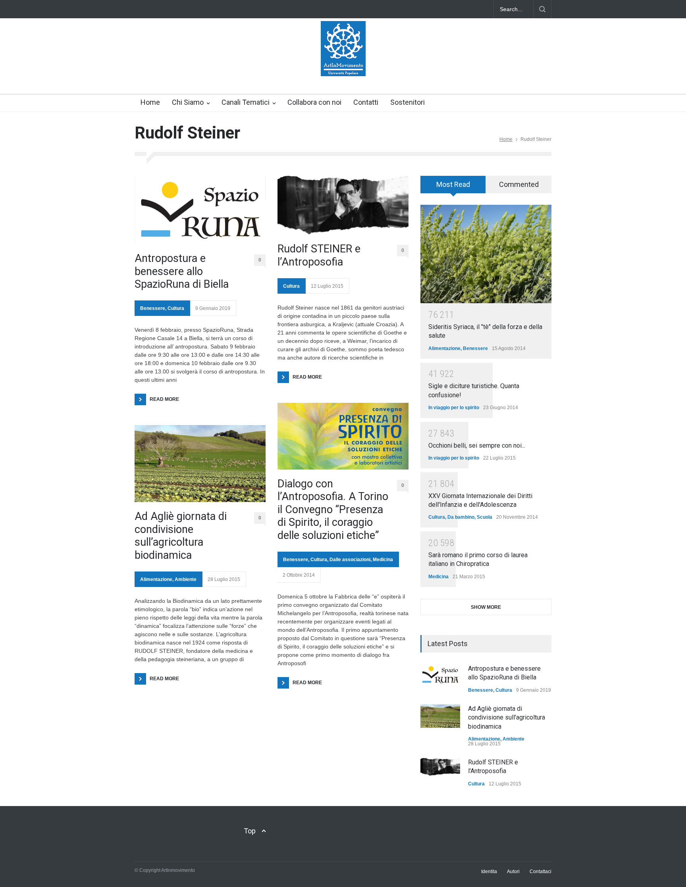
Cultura (176, 308)
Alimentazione (156, 579)
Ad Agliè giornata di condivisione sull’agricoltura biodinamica (181, 535)
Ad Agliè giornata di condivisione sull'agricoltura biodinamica (506, 717)
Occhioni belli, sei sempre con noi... (476, 445)
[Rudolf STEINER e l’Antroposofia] (343, 205)
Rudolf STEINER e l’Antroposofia (318, 255)
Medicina (383, 559)
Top (250, 831)
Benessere (152, 308)
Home (150, 102)
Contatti (365, 102)
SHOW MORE (486, 607)
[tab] (453, 187)
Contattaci (540, 871)
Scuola (484, 517)
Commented (519, 184)
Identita (489, 871)
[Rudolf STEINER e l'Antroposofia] (440, 767)
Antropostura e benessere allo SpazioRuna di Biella (182, 271)
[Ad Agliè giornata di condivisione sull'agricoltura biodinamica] (440, 716)
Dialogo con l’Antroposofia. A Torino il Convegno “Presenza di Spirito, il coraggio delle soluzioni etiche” (332, 509)
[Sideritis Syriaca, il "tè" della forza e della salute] (485, 254)
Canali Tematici (246, 102)
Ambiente (186, 579)
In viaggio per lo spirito (453, 407)
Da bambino (460, 517)
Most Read (453, 184)
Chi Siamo (188, 102)
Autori (513, 871)
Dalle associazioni (350, 559)
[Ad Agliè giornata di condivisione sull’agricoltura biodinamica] (200, 463)
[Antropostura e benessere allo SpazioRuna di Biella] (200, 210)
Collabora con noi (314, 102)
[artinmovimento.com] (343, 63)
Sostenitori (407, 102)
